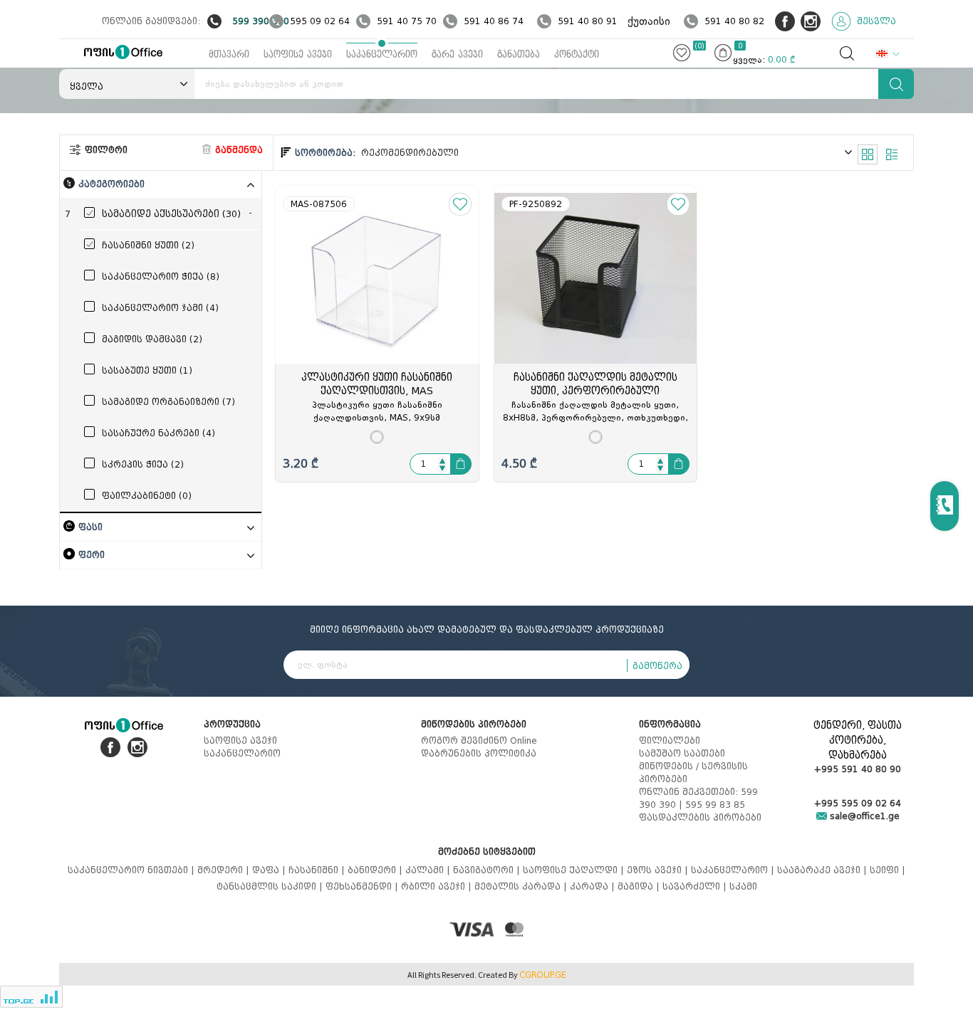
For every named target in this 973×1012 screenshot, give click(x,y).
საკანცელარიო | (734, 870)
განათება (518, 54)
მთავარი (229, 54)
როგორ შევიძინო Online (479, 740)
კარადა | (594, 886)
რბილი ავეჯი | (437, 886)
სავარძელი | (695, 886)
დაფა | (270, 870)
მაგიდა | (640, 886)
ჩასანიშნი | (318, 870)
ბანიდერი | (376, 870)
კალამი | (429, 870)
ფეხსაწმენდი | (363, 886)
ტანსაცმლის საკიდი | (271, 886)
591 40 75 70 (407, 21)
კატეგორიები (111, 184)
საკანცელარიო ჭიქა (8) (160, 276)
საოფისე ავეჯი (298, 54)
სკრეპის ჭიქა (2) (143, 464)
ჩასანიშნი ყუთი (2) (148, 245)
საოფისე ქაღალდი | (575, 870)
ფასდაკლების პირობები (700, 817)
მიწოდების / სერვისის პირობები (693, 772)
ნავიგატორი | (488, 870)
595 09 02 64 (320, 21)
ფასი (90, 527)
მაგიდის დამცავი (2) (152, 339)
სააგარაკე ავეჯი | (823, 870)
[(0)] (682, 55)
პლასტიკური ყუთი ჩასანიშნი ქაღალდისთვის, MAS (376, 384)
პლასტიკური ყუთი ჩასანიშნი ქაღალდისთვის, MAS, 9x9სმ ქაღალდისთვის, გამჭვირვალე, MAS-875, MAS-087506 (376, 412)
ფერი (91, 554)
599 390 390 (260, 21)
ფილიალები (669, 740)
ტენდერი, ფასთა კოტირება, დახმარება (857, 740)
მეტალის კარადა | (522, 886)
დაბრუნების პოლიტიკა (478, 753)
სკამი (743, 886)
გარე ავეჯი (457, 54)
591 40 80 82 (734, 21)
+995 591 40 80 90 (857, 769)
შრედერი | (224, 870)
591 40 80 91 (588, 21)
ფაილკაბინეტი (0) (147, 495)
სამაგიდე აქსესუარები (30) (171, 214)
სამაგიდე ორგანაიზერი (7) (168, 401)
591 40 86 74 (494, 21)
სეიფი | (887, 870)
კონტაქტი (576, 54)
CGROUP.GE (542, 975)
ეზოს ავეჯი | (659, 870)
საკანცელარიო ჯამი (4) (160, 307)
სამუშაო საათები (682, 753)
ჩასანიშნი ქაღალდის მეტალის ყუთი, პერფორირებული (595, 384)
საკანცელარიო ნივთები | (132, 870)
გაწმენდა (237, 149)
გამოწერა (657, 665)
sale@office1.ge (863, 816)
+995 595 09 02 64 (857, 803)
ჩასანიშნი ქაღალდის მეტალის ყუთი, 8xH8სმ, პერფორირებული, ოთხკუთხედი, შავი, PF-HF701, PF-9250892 (595, 412)
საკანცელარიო (381, 54)
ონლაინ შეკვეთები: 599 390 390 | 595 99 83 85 (698, 798)
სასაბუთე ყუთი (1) (147, 370)
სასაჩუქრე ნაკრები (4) (158, 433)
